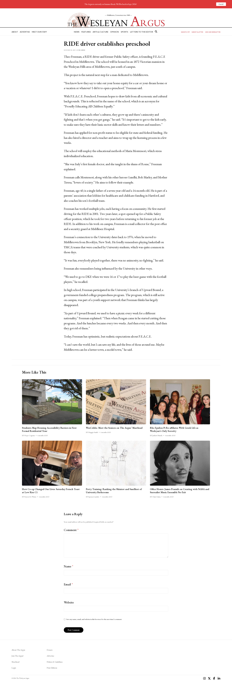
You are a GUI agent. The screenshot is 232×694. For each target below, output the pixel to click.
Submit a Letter (197, 32)
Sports (124, 32)
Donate (50, 650)
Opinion (114, 32)
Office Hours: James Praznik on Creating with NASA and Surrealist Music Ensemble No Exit (179, 491)
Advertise (25, 32)
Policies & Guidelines (55, 662)
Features (86, 32)
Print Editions (52, 668)
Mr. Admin (81, 50)
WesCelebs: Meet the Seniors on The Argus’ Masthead (114, 427)
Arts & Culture (100, 32)
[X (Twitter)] (209, 678)
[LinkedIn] (219, 678)
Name (68, 566)
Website (69, 602)
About (15, 32)
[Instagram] (204, 678)
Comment (71, 530)
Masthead (15, 662)
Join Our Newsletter (212, 32)
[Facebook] (214, 678)
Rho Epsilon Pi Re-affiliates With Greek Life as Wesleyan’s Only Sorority (174, 429)
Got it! (221, 4)
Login (14, 668)
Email (68, 584)
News (76, 32)
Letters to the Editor (141, 32)
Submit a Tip (185, 32)
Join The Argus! (17, 656)
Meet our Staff (39, 32)
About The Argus (18, 650)
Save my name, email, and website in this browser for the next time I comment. (94, 619)
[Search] (156, 31)
